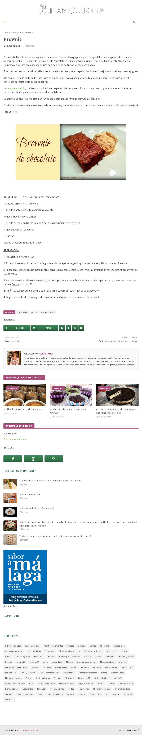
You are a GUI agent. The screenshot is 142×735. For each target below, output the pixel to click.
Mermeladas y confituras (16, 667)
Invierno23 (20, 662)
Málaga (69, 662)
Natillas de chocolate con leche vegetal (22, 409)
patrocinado (69, 672)
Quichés (118, 678)
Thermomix (83, 688)
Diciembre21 (112, 651)
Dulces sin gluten (22, 656)
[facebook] (12, 458)
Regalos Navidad (86, 683)
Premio (57, 678)
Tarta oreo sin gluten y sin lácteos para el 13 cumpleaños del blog (116, 411)
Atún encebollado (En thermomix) (36, 508)
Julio (45, 662)
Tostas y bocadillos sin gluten (50, 694)
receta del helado (16, 88)
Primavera (69, 678)
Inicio (5, 32)
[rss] (54, 458)
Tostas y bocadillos (25, 694)
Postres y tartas (17, 32)
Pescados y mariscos (88, 672)
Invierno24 (34, 662)
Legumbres (57, 662)
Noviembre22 (61, 667)
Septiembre (28, 688)
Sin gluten (41, 688)
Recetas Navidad (66, 683)
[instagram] (33, 458)
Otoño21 (85, 667)
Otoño (74, 667)
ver (107, 694)
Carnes (93, 645)
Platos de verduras (13, 678)
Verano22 (128, 694)
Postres (29, 678)
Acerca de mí (133, 730)
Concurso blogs (34, 651)
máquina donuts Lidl (86, 662)
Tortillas (8, 694)
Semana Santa (12, 688)
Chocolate (22, 312)
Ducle (124, 651)
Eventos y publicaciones (69, 656)
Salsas (111, 683)
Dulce (34, 312)
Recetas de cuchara (46, 683)
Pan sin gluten (111, 667)
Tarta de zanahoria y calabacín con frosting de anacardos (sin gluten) (55, 536)
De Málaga (50, 651)
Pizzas (104, 672)
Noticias (47, 667)
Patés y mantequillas (50, 672)
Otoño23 (97, 667)
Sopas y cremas (57, 688)
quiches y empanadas (15, 683)
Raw (31, 683)
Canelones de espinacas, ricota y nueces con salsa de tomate (50, 480)
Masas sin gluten (107, 662)
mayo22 (123, 662)
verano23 (9, 699)
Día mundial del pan (93, 651)
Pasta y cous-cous (28, 672)
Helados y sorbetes (126, 656)
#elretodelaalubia (13, 645)
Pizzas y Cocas (117, 672)
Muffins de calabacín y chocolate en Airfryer (68, 411)
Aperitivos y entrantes (53, 645)
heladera (110, 656)
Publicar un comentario (15, 439)
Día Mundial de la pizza (69, 651)
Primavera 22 (84, 678)
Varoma (70, 694)
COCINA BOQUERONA (28, 730)
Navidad (35, 667)
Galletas (88, 656)
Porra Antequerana (29, 494)
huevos (8, 662)
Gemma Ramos (12, 45)
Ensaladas (38, 656)
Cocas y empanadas (14, 651)
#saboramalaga (32, 645)
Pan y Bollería (128, 667)
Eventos (51, 656)
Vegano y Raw (96, 694)
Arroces (70, 645)
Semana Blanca (125, 683)
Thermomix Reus (122, 688)
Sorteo (71, 688)
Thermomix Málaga (101, 688)
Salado (101, 683)
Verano (116, 694)
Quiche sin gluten (102, 678)
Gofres (99, 656)
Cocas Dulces (119, 645)
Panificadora (10, 672)
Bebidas (81, 645)
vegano (82, 694)
